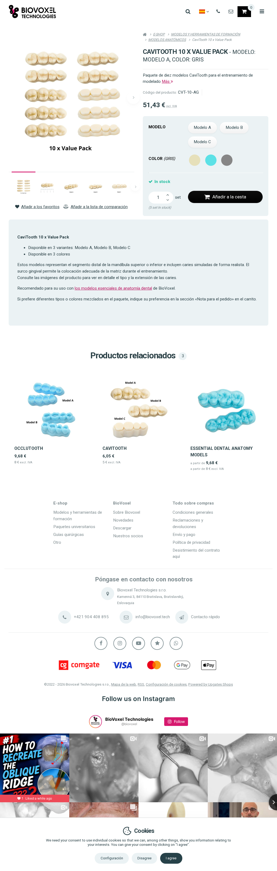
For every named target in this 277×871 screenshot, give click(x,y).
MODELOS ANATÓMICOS (167, 40)
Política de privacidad (191, 542)
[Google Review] (157, 643)
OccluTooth (28, 448)
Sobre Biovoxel (126, 512)
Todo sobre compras (193, 503)
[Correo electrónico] (231, 11)
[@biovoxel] (95, 721)
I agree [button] (171, 858)
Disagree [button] (144, 858)
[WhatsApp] (176, 643)
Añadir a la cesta (229, 196)
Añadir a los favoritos (40, 206)
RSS (141, 684)
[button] (133, 97)
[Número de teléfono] (218, 11)
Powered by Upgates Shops (210, 684)
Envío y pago (184, 534)
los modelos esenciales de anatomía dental (113, 288)
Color (162, 158)
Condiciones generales (193, 512)
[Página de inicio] (32, 11)
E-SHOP (159, 34)
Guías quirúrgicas (68, 534)
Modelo (157, 127)
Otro (57, 542)
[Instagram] (119, 643)
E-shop (60, 503)
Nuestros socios (128, 535)
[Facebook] (100, 643)
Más (166, 81)
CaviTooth (115, 448)
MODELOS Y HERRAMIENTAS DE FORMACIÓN (205, 34)
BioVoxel (122, 503)
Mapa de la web (123, 684)
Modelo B (234, 127)
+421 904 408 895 (91, 616)
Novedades (123, 520)
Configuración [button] (112, 858)
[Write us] (181, 617)
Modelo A (202, 127)
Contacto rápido (205, 616)
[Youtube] (138, 643)
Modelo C (202, 141)
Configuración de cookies (166, 684)
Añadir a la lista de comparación (99, 206)
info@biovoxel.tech (153, 616)
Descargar (122, 528)
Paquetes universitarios (74, 526)
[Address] (107, 593)
